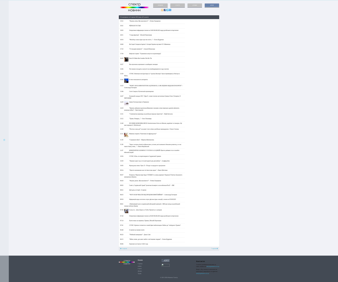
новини (160, 5)
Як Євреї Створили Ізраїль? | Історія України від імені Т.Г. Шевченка (149, 44)
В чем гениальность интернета (138, 79)
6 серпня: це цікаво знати (136, 230)
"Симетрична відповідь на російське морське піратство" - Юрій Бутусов (151, 114)
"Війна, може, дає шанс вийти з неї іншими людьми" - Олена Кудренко (150, 239)
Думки (140, 271)
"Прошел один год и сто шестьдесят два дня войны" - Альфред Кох (149, 161)
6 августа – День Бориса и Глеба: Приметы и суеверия (145, 210)
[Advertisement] (203, 31)
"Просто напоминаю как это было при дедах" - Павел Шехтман (148, 170)
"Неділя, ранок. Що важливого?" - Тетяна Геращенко (145, 180)
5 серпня (124, 248)
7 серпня (214, 248)
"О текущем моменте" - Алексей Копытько (142, 49)
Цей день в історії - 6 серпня (137, 190)
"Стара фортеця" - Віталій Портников (140, 35)
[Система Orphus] (166, 260)
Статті (140, 268)
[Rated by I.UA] (166, 265)
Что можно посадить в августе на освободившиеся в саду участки (149, 69)
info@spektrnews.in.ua (202, 273)
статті (177, 5)
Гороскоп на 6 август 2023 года (138, 244)
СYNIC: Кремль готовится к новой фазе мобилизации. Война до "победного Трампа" (155, 225)
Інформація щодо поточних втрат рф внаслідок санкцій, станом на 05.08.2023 (152, 199)
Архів (139, 273)
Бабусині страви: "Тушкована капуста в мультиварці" (145, 53)
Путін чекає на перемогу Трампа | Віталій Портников (145, 220)
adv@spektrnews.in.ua (212, 266)
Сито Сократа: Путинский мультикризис (141, 91)
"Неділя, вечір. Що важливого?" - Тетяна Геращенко (145, 21)
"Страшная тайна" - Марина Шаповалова (141, 140)
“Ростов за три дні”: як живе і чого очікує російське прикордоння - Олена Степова (154, 129)
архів (212, 5)
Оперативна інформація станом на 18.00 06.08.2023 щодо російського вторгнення (153, 30)
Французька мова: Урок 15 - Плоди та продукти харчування (147, 165)
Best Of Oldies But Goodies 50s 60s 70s (140, 58)
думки (195, 5)
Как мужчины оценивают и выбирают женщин (143, 64)
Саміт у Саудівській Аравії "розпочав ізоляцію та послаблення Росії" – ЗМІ (151, 185)
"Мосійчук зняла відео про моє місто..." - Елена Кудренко (146, 39)
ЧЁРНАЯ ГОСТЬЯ (135, 25)
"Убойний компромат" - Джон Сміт (140, 234)
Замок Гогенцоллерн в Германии (139, 102)
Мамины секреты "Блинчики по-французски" (143, 133)
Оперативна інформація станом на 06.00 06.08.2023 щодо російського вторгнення (153, 216)
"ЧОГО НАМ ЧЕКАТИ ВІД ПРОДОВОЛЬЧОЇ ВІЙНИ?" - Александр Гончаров (153, 194)
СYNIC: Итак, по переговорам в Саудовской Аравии (145, 156)
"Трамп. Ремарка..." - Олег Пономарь (140, 118)
